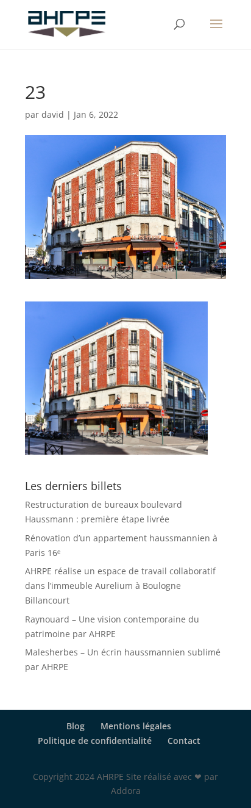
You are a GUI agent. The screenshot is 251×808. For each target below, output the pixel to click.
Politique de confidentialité (95, 740)
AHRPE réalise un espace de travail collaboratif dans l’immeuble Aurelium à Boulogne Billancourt (120, 585)
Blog (75, 726)
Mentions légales (136, 726)
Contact (184, 740)
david (52, 114)
